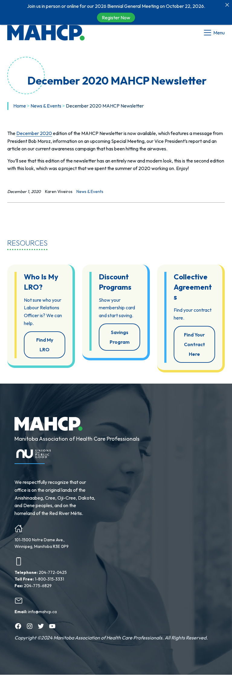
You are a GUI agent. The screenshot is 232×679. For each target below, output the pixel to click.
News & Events (46, 106)
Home (19, 106)
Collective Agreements (193, 286)
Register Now (116, 17)
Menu (219, 33)
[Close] (227, 5)
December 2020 (34, 133)
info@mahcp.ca (42, 611)
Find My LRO (44, 344)
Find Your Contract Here (194, 344)
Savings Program (120, 337)
